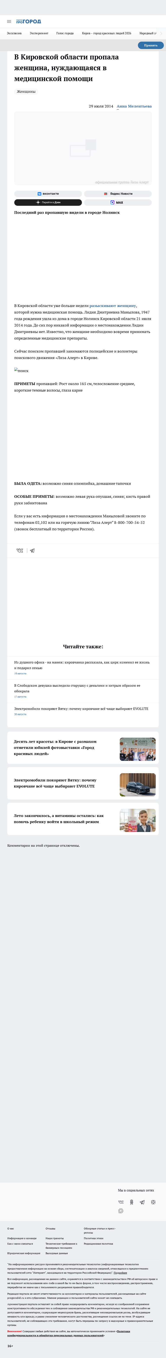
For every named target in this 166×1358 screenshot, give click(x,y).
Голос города (65, 33)
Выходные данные (57, 1253)
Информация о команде (22, 1238)
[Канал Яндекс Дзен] (48, 202)
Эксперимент (39, 33)
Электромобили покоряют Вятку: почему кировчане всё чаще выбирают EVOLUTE (81, 711)
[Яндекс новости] (118, 194)
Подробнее (120, 1272)
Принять (151, 45)
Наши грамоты (55, 1238)
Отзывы (50, 1228)
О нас (10, 1228)
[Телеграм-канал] (142, 1202)
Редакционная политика (98, 1243)
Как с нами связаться (20, 1243)
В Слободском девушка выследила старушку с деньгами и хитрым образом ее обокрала (77, 690)
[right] (161, 33)
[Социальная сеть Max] (118, 202)
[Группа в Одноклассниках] (131, 1202)
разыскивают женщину (112, 305)
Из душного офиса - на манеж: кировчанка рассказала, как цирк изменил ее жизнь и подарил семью (82, 667)
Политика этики (93, 1238)
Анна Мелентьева (134, 106)
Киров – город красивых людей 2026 (106, 33)
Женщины (26, 91)
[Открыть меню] (9, 21)
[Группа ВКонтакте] (48, 194)
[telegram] (33, 550)
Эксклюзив (14, 33)
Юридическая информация (23, 1253)
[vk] (20, 550)
